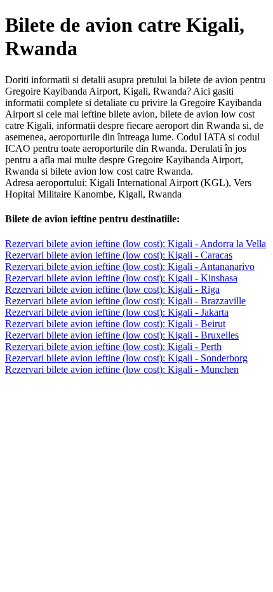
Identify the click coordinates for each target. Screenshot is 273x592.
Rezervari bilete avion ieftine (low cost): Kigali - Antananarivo (130, 266)
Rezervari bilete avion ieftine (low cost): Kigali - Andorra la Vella (135, 243)
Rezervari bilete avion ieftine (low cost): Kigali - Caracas (118, 255)
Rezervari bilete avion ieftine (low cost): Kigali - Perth (113, 346)
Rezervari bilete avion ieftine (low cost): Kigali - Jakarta (117, 312)
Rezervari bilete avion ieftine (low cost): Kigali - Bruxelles (122, 335)
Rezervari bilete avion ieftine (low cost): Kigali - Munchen (122, 369)
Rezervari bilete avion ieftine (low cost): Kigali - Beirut (115, 323)
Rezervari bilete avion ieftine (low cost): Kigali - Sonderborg (126, 358)
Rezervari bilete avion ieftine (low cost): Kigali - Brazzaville (125, 300)
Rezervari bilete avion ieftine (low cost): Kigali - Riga (112, 289)
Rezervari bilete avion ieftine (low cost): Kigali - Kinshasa (121, 277)
